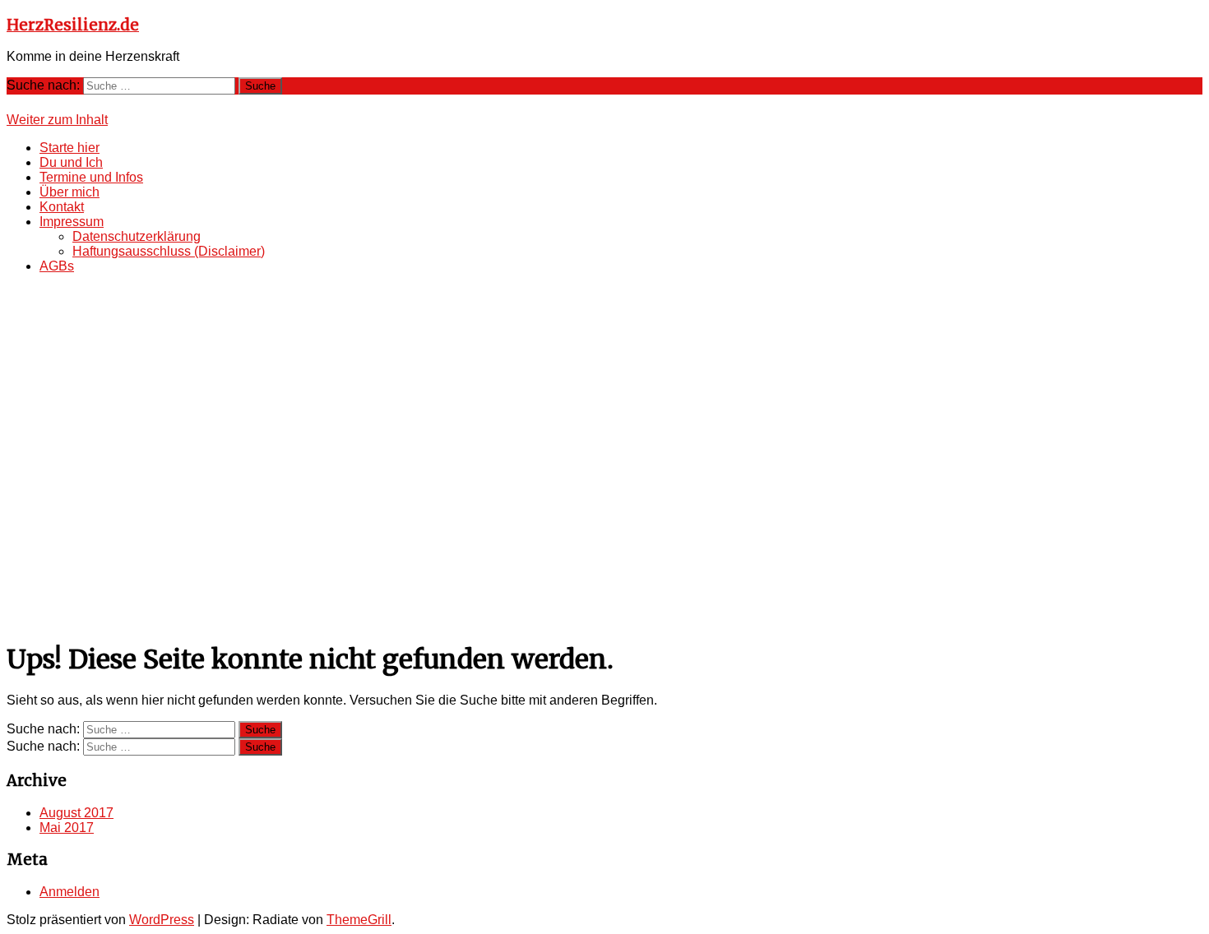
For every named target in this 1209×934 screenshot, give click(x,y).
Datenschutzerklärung (136, 236)
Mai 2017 (66, 828)
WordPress (161, 920)
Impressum (71, 222)
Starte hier (69, 148)
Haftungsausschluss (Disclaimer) (168, 251)
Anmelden (69, 892)
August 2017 (76, 813)
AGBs (56, 266)
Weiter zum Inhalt (57, 120)
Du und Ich (71, 162)
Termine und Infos (91, 177)
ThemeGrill (359, 920)
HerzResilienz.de (73, 25)
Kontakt (61, 207)
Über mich (69, 192)
